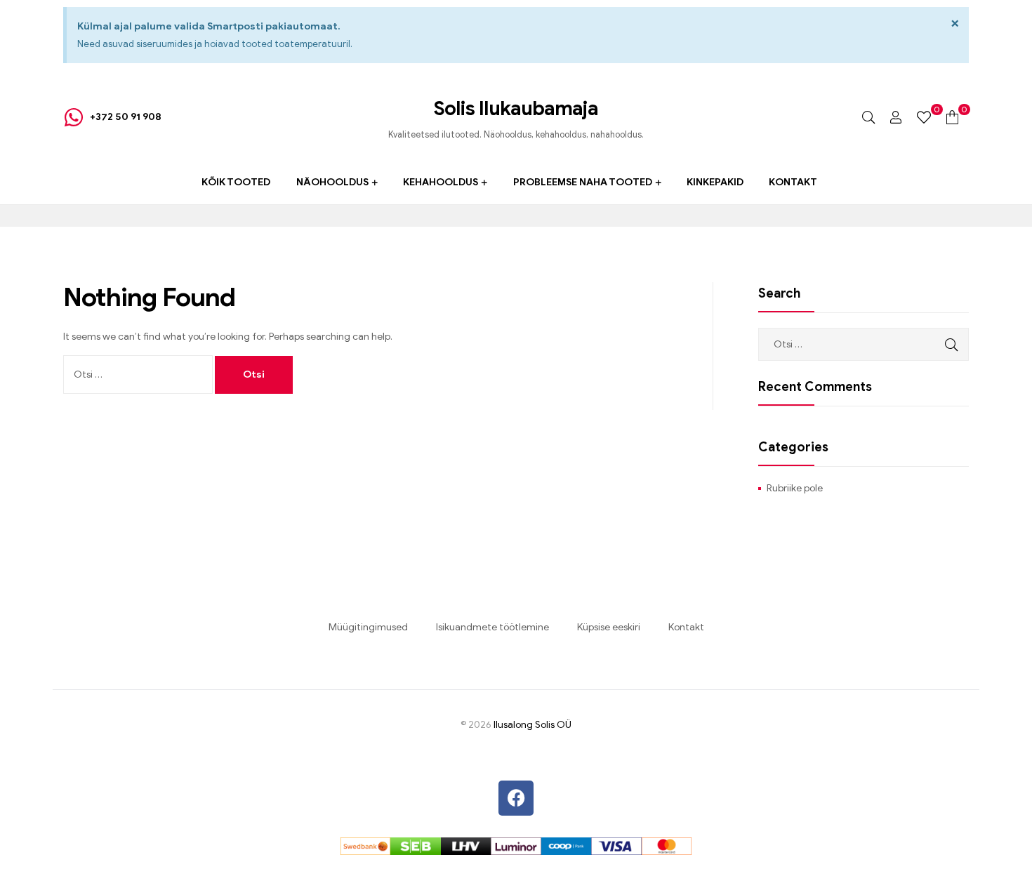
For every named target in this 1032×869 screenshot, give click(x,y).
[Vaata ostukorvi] (952, 117)
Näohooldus (332, 182)
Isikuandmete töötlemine (492, 627)
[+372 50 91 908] (73, 117)
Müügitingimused (368, 627)
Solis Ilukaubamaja (515, 108)
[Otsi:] (139, 374)
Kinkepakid (715, 182)
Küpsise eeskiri (608, 627)
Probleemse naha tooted (582, 182)
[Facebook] (516, 798)
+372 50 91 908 (125, 117)
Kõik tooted (235, 182)
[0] (924, 117)
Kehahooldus (440, 182)
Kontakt (793, 182)
